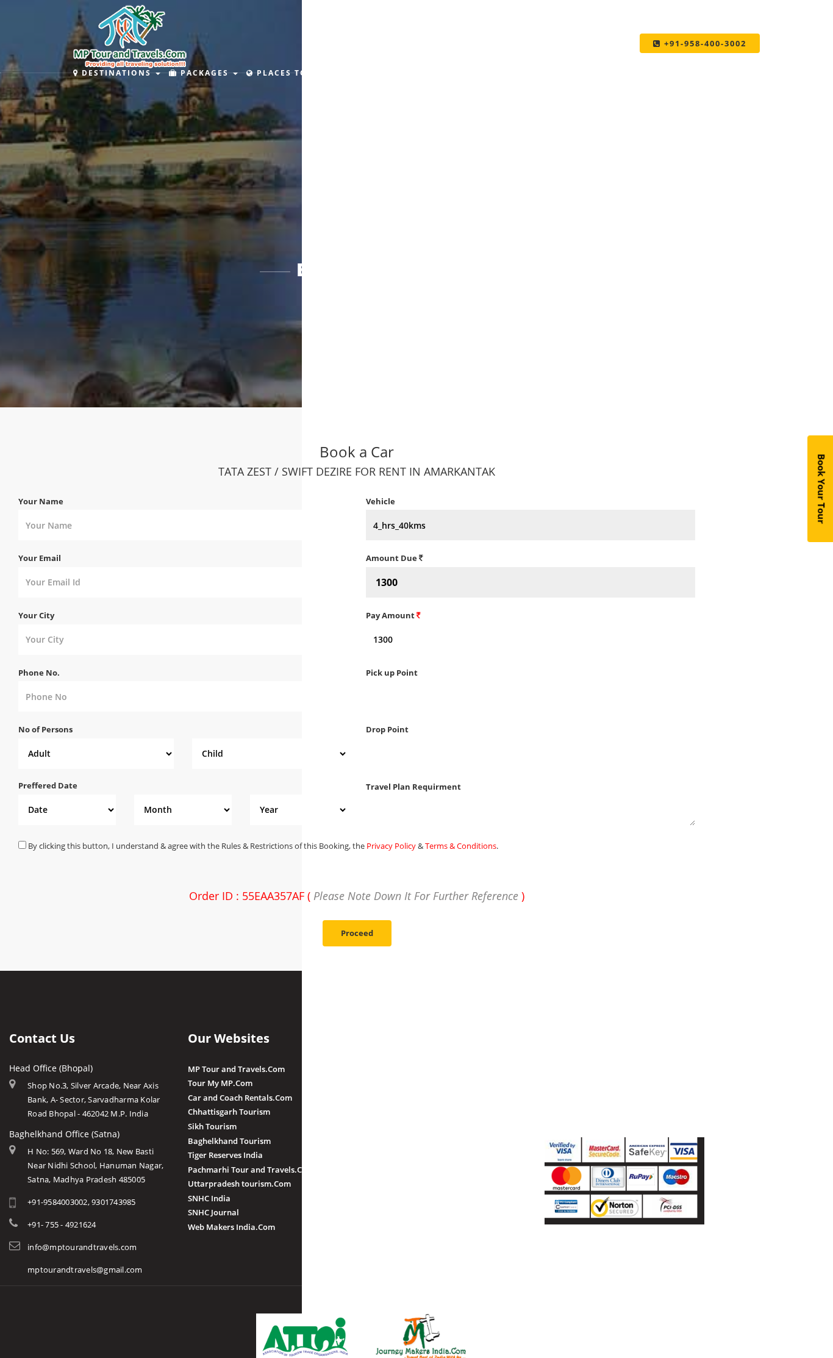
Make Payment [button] (494, 73)
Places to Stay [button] (295, 73)
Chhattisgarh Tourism (229, 1111)
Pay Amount (391, 615)
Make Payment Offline (586, 1082)
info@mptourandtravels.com (82, 1247)
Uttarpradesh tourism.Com (239, 1183)
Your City (36, 615)
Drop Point (387, 729)
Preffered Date (47, 785)
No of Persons (45, 729)
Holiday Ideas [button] (395, 73)
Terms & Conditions (460, 845)
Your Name (40, 501)
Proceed (357, 932)
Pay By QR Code (574, 1097)
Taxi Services (591, 73)
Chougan (382, 1111)
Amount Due (392, 557)
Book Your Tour (822, 489)
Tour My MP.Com (220, 1082)
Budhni (379, 1082)
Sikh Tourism (212, 1126)
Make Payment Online (586, 1068)
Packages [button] (204, 73)
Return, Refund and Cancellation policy (618, 1258)
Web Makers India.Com (231, 1226)
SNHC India (209, 1198)
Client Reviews (393, 1168)
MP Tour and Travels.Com (236, 1068)
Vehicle (380, 501)
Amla (376, 1068)
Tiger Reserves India (225, 1154)
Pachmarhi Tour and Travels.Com (251, 1169)
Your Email (39, 557)
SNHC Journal (213, 1212)
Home (331, 303)
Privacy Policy (391, 845)
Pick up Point (392, 672)
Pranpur (382, 1097)
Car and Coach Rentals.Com (240, 1097)
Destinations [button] (116, 73)
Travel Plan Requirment (413, 786)
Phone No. (39, 672)
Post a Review (392, 1183)
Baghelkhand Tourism (229, 1140)
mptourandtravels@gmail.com (85, 1269)
